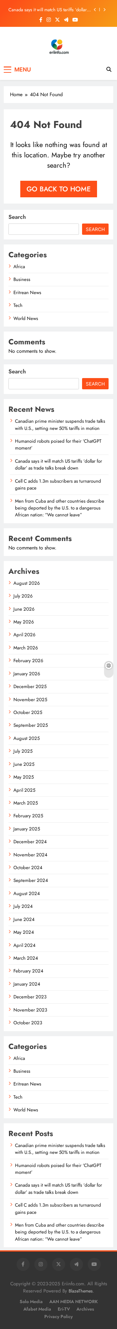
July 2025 (22, 751)
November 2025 (30, 699)
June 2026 (24, 609)
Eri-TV (64, 1309)
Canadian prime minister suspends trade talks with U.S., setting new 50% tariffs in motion (60, 424)
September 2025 (30, 725)
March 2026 (25, 647)
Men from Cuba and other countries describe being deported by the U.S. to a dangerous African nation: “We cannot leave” (59, 508)
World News (25, 318)
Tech (17, 305)
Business (21, 279)
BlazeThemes (81, 1291)
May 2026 (23, 621)
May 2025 (23, 777)
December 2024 (30, 841)
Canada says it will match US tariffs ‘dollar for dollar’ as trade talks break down (47, 9)
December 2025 (29, 686)
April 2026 (24, 634)
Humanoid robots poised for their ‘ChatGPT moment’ (58, 1169)
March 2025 (25, 803)
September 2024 (30, 880)
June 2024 (24, 919)
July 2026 (23, 596)
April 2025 (24, 790)
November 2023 (30, 1010)
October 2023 (27, 1022)
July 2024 (23, 906)
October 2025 (27, 712)
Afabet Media (37, 1309)
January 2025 (26, 828)
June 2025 (23, 764)
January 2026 (26, 673)
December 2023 (29, 996)
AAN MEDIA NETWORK (73, 1301)
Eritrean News (27, 292)
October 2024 (27, 867)
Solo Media (31, 1301)
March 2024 (25, 958)
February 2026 (28, 660)
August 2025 (26, 738)
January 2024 (26, 984)
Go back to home (59, 189)
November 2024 (30, 854)
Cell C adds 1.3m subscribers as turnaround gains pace (58, 484)
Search (17, 217)
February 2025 (28, 815)
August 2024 (26, 893)
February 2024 (28, 970)
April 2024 (24, 945)
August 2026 (26, 583)
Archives (85, 1309)
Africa (19, 266)
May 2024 (23, 932)
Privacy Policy (58, 1316)
